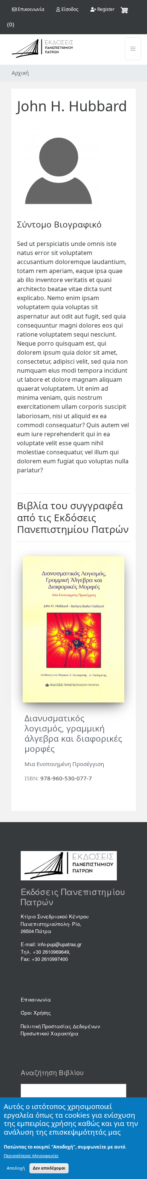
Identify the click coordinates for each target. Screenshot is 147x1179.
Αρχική (20, 72)
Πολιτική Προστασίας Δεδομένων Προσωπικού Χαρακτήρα (60, 1030)
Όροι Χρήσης (36, 1012)
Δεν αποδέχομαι (49, 1168)
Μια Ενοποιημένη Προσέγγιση (64, 764)
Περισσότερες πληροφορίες (31, 1155)
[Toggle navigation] (133, 48)
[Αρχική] (42, 48)
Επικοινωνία (36, 999)
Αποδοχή (16, 1168)
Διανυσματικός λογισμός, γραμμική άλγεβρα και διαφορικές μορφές (73, 733)
